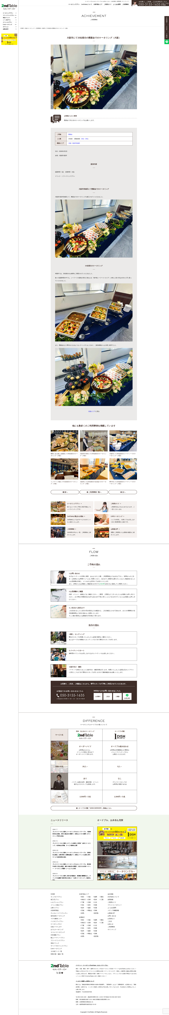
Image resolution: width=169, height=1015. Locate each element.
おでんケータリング (57, 929)
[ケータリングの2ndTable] (9, 9)
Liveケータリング (7, 24)
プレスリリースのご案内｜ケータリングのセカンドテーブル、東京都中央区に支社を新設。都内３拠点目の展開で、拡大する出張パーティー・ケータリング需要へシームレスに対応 (72, 866)
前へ (66, 492)
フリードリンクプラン (8, 15)
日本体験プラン (56, 935)
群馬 (82, 913)
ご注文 (108, 696)
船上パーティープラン (58, 937)
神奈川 (83, 899)
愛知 (102, 897)
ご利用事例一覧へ (95, 492)
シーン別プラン (7, 20)
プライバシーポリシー (115, 905)
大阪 (69, 143)
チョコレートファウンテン (59, 913)
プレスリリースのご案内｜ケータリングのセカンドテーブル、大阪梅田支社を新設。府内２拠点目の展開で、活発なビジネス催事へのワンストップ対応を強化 (72, 834)
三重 (102, 899)
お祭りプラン (55, 907)
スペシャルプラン (7, 22)
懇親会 (70, 134)
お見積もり (111, 918)
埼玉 (82, 905)
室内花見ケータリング (58, 916)
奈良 (89, 905)
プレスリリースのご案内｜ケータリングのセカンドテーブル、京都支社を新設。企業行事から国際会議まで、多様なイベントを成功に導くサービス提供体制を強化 (72, 855)
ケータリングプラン (74, 4)
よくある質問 (117, 4)
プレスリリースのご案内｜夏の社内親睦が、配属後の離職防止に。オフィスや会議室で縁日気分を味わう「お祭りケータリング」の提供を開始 (72, 878)
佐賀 (95, 907)
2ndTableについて (86, 4)
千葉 (82, 902)
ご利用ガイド (107, 4)
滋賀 (89, 907)
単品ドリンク (6, 17)
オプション (6, 26)
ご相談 (117, 696)
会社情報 (113, 1)
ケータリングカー (56, 924)
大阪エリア (91, 411)
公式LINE (102, 584)
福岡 (95, 897)
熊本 (95, 899)
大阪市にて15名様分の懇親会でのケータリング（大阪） (94, 37)
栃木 (82, 907)
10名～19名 (84, 139)
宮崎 (95, 910)
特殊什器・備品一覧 (57, 954)
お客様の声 (114, 529)
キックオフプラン (56, 897)
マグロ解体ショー (56, 918)
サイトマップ (125, 1)
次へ (124, 492)
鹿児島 (96, 913)
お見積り (98, 696)
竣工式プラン (55, 899)
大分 (95, 902)
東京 (82, 897)
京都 (89, 902)
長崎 (95, 905)
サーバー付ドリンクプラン (59, 946)
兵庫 (89, 899)
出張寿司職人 (55, 910)
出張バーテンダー (56, 927)
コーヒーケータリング (58, 932)
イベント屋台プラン (57, 905)
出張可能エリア (98, 4)
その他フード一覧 (56, 951)
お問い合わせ (112, 916)
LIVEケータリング (116, 516)
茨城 (82, 910)
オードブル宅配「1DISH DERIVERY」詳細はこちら (95, 808)
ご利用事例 (125, 4)
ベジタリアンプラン (57, 921)
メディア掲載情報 (113, 910)
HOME (53, 894)
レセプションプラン (57, 902)
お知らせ (110, 924)
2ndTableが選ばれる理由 (75, 516)
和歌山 (90, 910)
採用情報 (119, 1)
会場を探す (6, 29)
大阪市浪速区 (76, 143)
